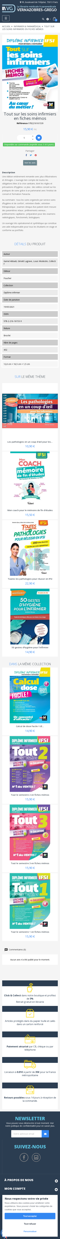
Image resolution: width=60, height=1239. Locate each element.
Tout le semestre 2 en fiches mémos (30, 794)
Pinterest (36, 155)
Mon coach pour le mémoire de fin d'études (30, 510)
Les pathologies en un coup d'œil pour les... (30, 441)
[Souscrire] (45, 1133)
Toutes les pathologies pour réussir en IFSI (30, 578)
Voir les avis (30, 162)
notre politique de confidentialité (20, 1125)
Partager (26, 155)
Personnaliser (30, 1231)
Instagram (36, 1157)
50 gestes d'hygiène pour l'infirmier (30, 647)
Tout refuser (30, 1224)
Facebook (24, 1157)
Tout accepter (30, 1216)
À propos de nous (18, 1180)
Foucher (7, 278)
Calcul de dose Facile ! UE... (30, 726)
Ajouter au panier (39, 138)
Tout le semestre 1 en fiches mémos (30, 931)
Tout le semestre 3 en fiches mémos (30, 863)
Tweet (31, 155)
